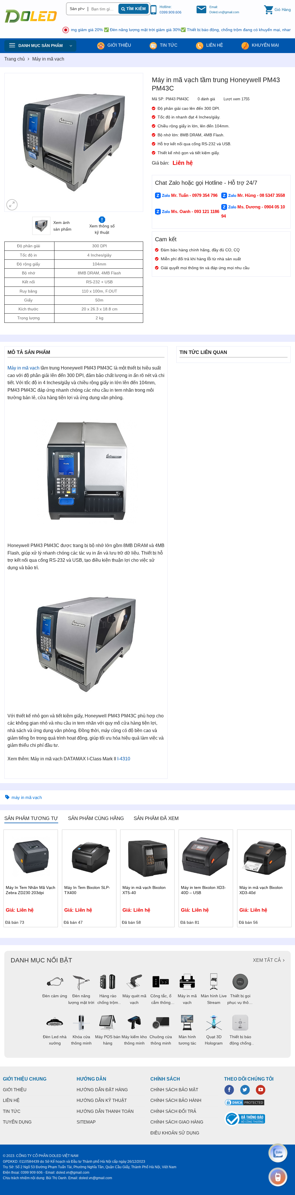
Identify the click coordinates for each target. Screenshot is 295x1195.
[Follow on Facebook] (229, 1090)
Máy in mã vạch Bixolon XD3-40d (261, 890)
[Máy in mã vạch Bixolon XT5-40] (147, 857)
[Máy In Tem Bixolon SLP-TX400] (89, 857)
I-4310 (123, 758)
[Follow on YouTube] (260, 1090)
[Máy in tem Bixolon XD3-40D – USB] (206, 857)
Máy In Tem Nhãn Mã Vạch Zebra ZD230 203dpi (30, 890)
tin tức (168, 45)
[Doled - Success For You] (30, 16)
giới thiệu (118, 45)
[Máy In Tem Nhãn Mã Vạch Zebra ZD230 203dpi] (31, 857)
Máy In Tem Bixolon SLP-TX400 (87, 890)
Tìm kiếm (135, 8)
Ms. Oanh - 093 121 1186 (194, 211)
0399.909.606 (170, 12)
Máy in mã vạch (48, 58)
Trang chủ (14, 58)
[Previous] (14, 142)
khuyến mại (265, 45)
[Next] (133, 142)
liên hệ (214, 45)
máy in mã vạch (27, 797)
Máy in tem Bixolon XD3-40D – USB (203, 890)
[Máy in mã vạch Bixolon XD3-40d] (264, 857)
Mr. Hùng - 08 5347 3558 (260, 195)
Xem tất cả (267, 960)
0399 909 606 (32, 1173)
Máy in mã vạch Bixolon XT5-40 (144, 890)
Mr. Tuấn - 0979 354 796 (194, 195)
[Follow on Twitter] (245, 1090)
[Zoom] (12, 204)
